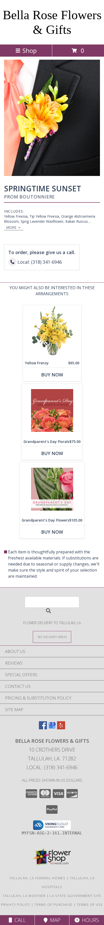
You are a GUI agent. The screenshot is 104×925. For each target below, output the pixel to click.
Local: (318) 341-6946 (52, 767)
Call (19, 920)
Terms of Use (90, 904)
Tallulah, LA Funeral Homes (37, 878)
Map (53, 920)
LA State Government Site (75, 895)
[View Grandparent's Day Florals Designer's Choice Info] (52, 410)
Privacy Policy (15, 904)
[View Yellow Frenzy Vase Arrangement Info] (52, 331)
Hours (89, 920)
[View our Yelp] (61, 728)
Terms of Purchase (53, 904)
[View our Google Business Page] (52, 728)
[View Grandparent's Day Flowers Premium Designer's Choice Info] (52, 489)
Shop (29, 50)
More (11, 227)
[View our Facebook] (43, 728)
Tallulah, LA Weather (24, 895)
